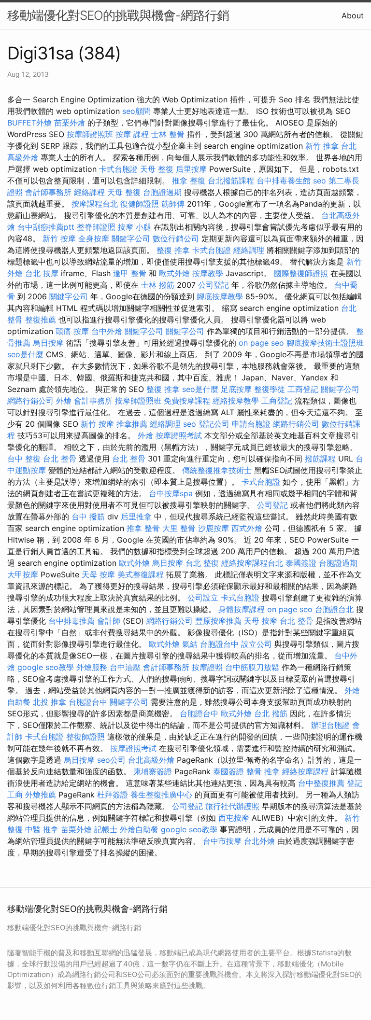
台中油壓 (125, 667)
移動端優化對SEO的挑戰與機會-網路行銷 (118, 15)
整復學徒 (269, 389)
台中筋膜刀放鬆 (252, 667)
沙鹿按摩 (213, 528)
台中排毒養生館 (284, 180)
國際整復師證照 (301, 273)
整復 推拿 (173, 250)
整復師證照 (85, 736)
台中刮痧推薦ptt (45, 227)
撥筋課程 (320, 458)
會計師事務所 (48, 192)
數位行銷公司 (176, 238)
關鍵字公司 (131, 238)
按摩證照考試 (179, 435)
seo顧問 (136, 111)
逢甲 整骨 (129, 273)
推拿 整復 (188, 180)
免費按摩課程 (187, 400)
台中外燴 (106, 331)
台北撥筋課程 (231, 180)
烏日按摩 (48, 343)
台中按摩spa (171, 493)
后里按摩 (191, 169)
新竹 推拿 (322, 146)
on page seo (261, 343)
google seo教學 (45, 667)
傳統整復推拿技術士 (217, 470)
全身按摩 (93, 238)
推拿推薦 (131, 424)
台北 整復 (202, 563)
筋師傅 (173, 204)
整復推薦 (40, 319)
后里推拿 (136, 516)
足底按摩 (236, 389)
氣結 (190, 644)
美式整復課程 (140, 574)
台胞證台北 (334, 609)
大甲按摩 (22, 574)
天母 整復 (156, 169)
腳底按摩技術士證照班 (325, 343)
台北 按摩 (41, 273)
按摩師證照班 (90, 134)
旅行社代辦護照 (232, 806)
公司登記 (213, 285)
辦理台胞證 (330, 725)
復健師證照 (139, 204)
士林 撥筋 (157, 285)
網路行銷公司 (30, 400)
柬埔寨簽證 (152, 771)
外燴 (63, 400)
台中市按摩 (222, 841)
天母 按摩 (98, 574)
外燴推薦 (40, 794)
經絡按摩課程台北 (252, 563)
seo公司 (111, 760)
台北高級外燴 (151, 760)
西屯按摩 (233, 818)
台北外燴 (259, 841)
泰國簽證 (300, 563)
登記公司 (214, 424)
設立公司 (256, 644)
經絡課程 (89, 192)
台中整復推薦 (321, 783)
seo (319, 180)
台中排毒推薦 (71, 621)
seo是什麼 (25, 354)
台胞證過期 (162, 192)
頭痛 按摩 (72, 331)
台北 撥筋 (270, 713)
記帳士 (105, 829)
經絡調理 (248, 250)
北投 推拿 (49, 702)
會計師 (108, 621)
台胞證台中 (219, 644)
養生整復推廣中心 (161, 794)
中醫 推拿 (41, 829)
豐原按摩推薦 (218, 621)
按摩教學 (207, 273)
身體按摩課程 (241, 609)
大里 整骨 (179, 528)
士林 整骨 (168, 134)
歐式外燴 (174, 273)
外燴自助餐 (139, 829)
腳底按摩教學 (220, 296)
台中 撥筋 (88, 516)
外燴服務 (91, 667)
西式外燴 (246, 528)
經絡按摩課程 (305, 771)
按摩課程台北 (94, 204)
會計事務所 (93, 400)
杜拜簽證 (112, 794)
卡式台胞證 (118, 169)
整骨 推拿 (263, 771)
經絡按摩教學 (236, 400)
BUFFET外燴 (29, 122)
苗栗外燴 (69, 122)
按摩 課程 (132, 134)
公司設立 (202, 597)
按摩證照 (207, 667)
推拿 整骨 (143, 528)
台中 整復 (24, 458)
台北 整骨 (59, 458)
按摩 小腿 (134, 227)
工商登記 (302, 389)
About (353, 15)
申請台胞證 (251, 424)
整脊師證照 (96, 227)
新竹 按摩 (59, 238)
